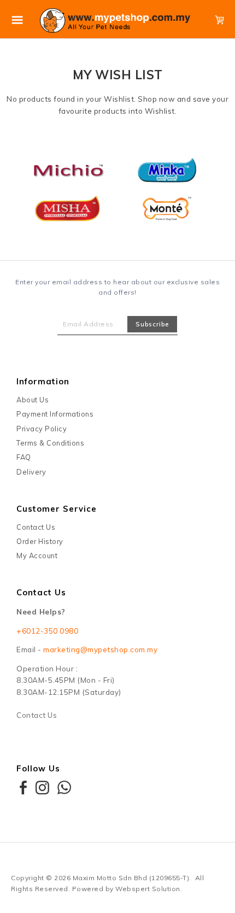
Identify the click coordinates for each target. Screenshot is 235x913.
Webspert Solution (147, 889)
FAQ (23, 457)
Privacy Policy (41, 428)
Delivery (31, 471)
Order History (39, 541)
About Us (32, 399)
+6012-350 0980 (47, 631)
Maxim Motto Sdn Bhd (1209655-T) (131, 878)
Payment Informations (54, 413)
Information (42, 381)
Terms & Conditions (50, 442)
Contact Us (35, 527)
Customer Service (56, 509)
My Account (36, 555)
